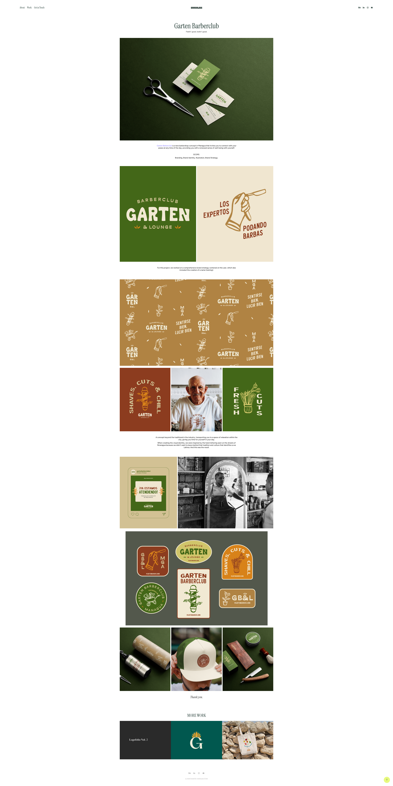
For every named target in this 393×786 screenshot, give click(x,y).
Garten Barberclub (164, 146)
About (22, 7)
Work (29, 7)
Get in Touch (39, 7)
